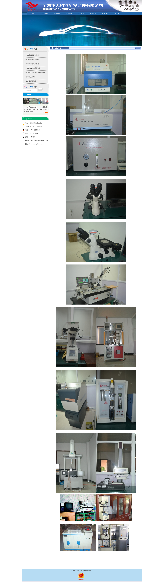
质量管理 (57, 13)
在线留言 (93, 13)
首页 (32, 13)
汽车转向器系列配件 (32, 59)
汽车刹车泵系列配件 (32, 64)
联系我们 (105, 13)
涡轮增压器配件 (31, 81)
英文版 (117, 13)
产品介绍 (69, 13)
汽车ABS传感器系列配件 (34, 68)
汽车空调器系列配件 (32, 55)
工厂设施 (81, 13)
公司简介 (45, 13)
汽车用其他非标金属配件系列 (35, 72)
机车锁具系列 (30, 77)
